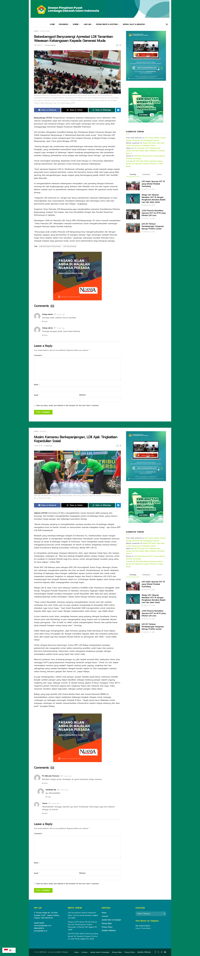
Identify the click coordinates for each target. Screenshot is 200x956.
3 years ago (60, 314)
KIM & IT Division (62, 952)
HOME (52, 24)
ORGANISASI (63, 24)
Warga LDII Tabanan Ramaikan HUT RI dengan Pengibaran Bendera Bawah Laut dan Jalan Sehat (153, 198)
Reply (45, 321)
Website (82, 395)
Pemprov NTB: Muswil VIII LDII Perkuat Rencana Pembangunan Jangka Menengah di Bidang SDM (82, 924)
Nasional (43, 431)
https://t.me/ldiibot (143, 928)
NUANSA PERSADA (109, 930)
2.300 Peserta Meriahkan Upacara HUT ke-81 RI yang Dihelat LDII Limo (154, 213)
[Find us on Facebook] (155, 952)
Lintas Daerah (45, 31)
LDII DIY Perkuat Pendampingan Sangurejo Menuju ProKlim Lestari (153, 226)
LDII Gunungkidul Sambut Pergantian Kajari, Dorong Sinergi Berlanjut (82, 913)
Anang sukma (47, 314)
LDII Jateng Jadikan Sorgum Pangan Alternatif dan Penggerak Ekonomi (146, 139)
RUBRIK (76, 24)
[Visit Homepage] (100, 10)
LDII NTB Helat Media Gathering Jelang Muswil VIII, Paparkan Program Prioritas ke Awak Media (144, 164)
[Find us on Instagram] (161, 952)
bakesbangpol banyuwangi (50, 246)
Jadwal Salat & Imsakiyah (111, 920)
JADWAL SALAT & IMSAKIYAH (134, 24)
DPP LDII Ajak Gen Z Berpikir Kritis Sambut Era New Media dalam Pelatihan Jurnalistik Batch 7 (145, 151)
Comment (38, 355)
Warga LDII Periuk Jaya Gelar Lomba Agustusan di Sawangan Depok (145, 144)
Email (37, 395)
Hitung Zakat (107, 923)
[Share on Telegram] (118, 110)
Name (37, 384)
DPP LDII (43, 952)
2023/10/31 (38, 45)
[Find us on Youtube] (165, 952)
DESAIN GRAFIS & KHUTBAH (107, 24)
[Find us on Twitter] (158, 952)
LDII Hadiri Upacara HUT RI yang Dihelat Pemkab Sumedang (153, 184)
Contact (105, 916)
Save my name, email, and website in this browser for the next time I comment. (67, 405)
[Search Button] (167, 24)
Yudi (127, 161)
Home (36, 31)
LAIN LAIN (87, 24)
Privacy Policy (107, 927)
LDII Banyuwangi (69, 246)
